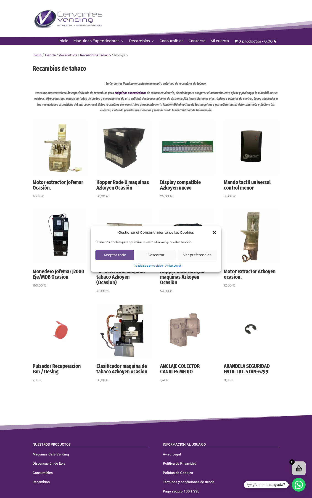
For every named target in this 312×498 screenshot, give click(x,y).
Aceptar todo (114, 255)
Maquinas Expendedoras (96, 41)
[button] (214, 232)
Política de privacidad (148, 265)
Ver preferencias (197, 255)
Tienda (50, 55)
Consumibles (171, 41)
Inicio (63, 41)
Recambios (139, 41)
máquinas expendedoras (130, 93)
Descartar (156, 255)
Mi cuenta (220, 41)
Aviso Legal (173, 265)
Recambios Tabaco (95, 55)
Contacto (197, 41)
